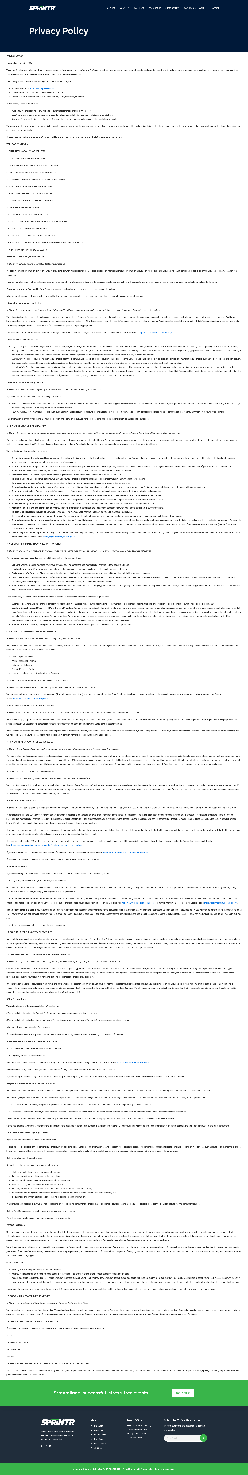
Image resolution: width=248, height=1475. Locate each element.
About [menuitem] (202, 8)
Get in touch (183, 1392)
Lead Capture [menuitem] (154, 8)
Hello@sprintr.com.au (136, 1433)
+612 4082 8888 (134, 1437)
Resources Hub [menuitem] (101, 1443)
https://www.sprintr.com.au (42, 88)
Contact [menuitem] (215, 8)
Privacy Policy (146, 1469)
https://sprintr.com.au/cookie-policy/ (155, 332)
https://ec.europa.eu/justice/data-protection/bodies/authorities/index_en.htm (46, 845)
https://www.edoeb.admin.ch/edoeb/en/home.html (126, 852)
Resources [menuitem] (188, 8)
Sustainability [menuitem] (172, 8)
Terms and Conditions (165, 1469)
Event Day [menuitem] (124, 8)
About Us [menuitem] (98, 1448)
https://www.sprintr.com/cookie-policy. (30, 698)
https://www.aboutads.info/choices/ (138, 903)
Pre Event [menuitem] (110, 8)
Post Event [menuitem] (138, 8)
